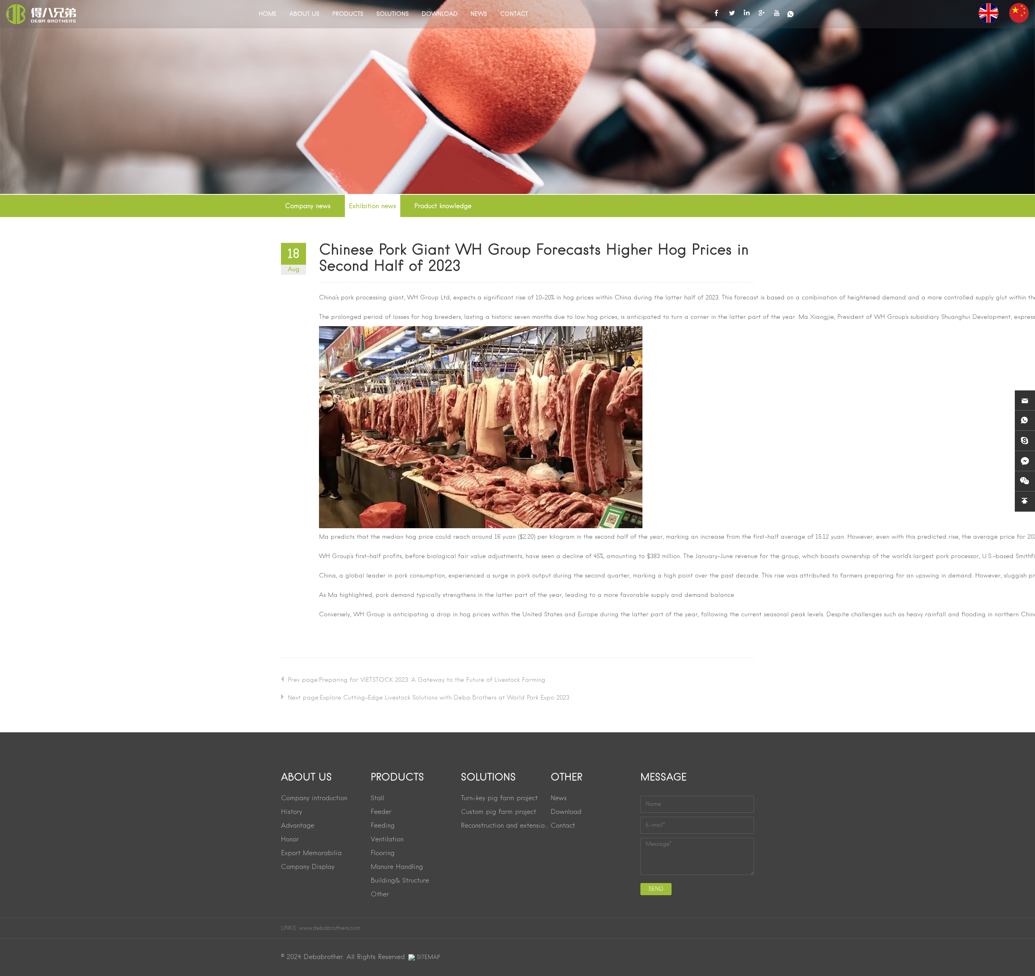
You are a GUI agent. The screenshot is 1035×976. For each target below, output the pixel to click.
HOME (268, 14)
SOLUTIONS (392, 14)
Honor (290, 840)
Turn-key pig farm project (499, 798)
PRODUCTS (347, 14)
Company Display (307, 867)
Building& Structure (400, 881)
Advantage (297, 826)
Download (566, 812)
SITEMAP (428, 957)
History (291, 812)
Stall (377, 798)
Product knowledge (442, 206)
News (559, 798)
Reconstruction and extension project (506, 826)
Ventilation (387, 840)
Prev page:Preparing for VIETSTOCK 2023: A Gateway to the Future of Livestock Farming (416, 680)
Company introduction (314, 798)
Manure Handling (397, 867)
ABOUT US (304, 14)
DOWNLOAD (440, 14)
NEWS (479, 14)
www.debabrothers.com (329, 928)
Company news (308, 206)
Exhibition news (372, 206)
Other (380, 895)
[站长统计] (411, 957)
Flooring (383, 853)
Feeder (381, 812)
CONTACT (514, 14)
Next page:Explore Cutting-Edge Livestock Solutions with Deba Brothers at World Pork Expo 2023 (428, 698)
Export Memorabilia (311, 853)
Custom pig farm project (498, 812)
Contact (563, 826)
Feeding (383, 826)
